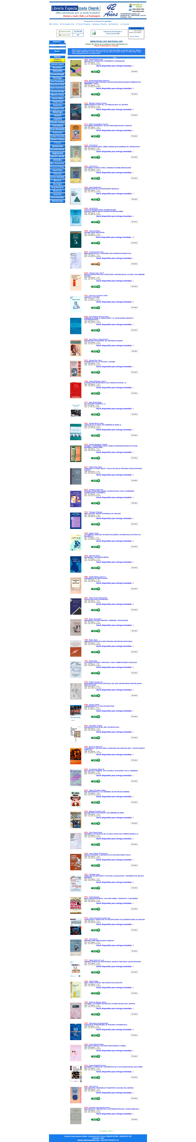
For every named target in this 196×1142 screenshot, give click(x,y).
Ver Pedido (135, 36)
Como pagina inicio (68, 24)
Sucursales (125, 24)
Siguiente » (105, 1131)
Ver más (134, 71)
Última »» (111, 1131)
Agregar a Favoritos (100, 24)
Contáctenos (115, 24)
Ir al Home (55, 24)
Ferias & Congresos (84, 24)
